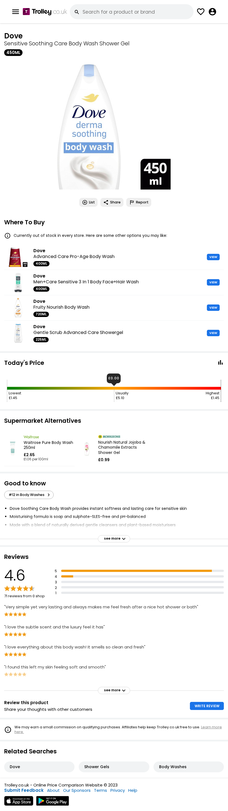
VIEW (213, 257)
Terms (100, 790)
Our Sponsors (77, 790)
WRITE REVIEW (207, 706)
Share (115, 202)
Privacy (117, 790)
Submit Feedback (24, 790)
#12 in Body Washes (26, 494)
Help (132, 790)
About (53, 790)
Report (142, 202)
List (92, 202)
